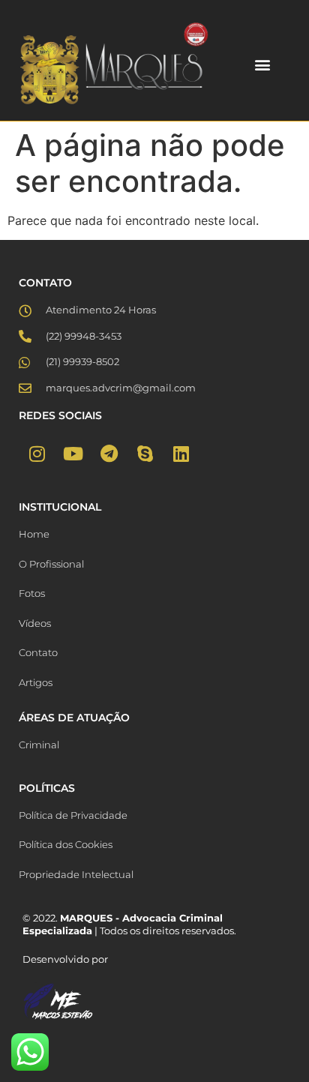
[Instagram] (37, 454)
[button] (262, 64)
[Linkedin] (181, 454)
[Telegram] (109, 454)
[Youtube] (73, 454)
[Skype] (145, 454)
